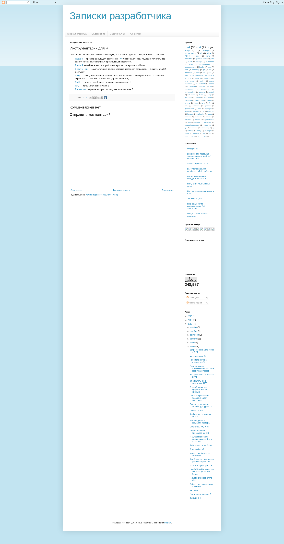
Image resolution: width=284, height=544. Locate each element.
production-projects (192, 125)
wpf (199, 136)
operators (188, 59)
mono (208, 56)
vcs (210, 72)
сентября (194, 335)
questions (194, 128)
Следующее (76, 190)
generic (208, 106)
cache (202, 81)
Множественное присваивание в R (199, 431)
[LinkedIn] (197, 230)
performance (190, 53)
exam (196, 103)
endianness (199, 100)
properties (207, 125)
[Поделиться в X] (98, 97)
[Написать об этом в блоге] (94, 97)
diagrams (188, 97)
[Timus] (205, 230)
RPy (77, 86)
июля (192, 342)
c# (199, 47)
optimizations (209, 120)
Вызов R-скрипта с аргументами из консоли (198, 389)
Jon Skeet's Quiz (194, 199)
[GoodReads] (201, 230)
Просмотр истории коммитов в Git (198, 361)
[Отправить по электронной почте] (91, 97)
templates (188, 72)
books (201, 67)
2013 (190, 324)
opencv (197, 120)
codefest (202, 86)
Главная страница (77, 33)
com (186, 70)
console (202, 92)
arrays (187, 50)
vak (210, 133)
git (201, 53)
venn (187, 136)
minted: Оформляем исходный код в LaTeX (197, 177)
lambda (190, 114)
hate (199, 108)
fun (186, 106)
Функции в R (193, 149)
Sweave (79, 69)
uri (204, 72)
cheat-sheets (201, 84)
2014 (190, 320)
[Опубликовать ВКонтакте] (105, 97)
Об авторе (136, 33)
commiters (205, 89)
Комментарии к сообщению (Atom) (102, 195)
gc (204, 70)
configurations (190, 92)
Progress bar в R (197, 449)
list (210, 70)
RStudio (79, 59)
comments (188, 89)
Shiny (78, 75)
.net (187, 47)
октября (194, 331)
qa (186, 128)
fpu (210, 103)
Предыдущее (168, 190)
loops (210, 114)
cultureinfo (191, 95)
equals (209, 100)
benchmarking (190, 67)
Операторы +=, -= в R (200, 427)
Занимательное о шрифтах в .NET (198, 382)
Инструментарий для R (201, 494)
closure (211, 84)
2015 (190, 316)
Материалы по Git (198, 356)
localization (200, 114)
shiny (199, 131)
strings (199, 61)
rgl (213, 128)
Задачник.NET (117, 33)
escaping (195, 70)
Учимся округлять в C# (197, 164)
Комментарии (195, 303)
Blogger (167, 523)
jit (203, 111)
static (190, 61)
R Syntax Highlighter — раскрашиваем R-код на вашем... (201, 439)
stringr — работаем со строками (200, 454)
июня (192, 346)
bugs (210, 67)
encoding (188, 100)
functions (196, 106)
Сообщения (194, 298)
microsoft (198, 117)
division (198, 97)
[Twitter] (212, 230)
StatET (78, 82)
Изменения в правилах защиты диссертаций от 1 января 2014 (199, 156)
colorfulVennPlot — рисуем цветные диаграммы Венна (202, 471)
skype (187, 133)
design (209, 95)
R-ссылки (194, 490)
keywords (210, 111)
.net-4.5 (198, 78)
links (198, 56)
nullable (188, 120)
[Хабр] (186, 230)
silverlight (208, 131)
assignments (205, 64)
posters (197, 122)
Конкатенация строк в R (201, 465)
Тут (120, 59)
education (208, 97)
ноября (193, 327)
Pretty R (79, 65)
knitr (86, 69)
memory (188, 117)
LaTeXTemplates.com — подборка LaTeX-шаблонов (199, 170)
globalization (189, 108)
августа (193, 339)
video (187, 56)
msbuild (208, 117)
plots (212, 59)
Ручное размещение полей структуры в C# (201, 405)
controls (211, 92)
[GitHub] (194, 230)
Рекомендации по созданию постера (200, 421)
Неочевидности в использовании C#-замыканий (196, 206)
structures (210, 61)
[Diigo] (209, 230)
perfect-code (201, 59)
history (187, 111)
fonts (203, 103)
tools (85, 97)
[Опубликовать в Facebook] (101, 97)
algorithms (208, 78)
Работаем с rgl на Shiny (201, 445)
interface (196, 111)
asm (191, 64)
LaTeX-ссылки (196, 410)
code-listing (191, 86)
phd (189, 122)
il (196, 50)
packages (206, 50)
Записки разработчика (120, 15)
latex (209, 53)
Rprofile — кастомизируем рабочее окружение (202, 460)
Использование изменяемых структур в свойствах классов (202, 368)
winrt (193, 136)
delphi (201, 95)
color (210, 86)
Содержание (98, 33)
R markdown (81, 89)
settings (190, 131)
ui (204, 133)
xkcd (205, 136)
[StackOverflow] (190, 230)
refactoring (205, 128)
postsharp (207, 122)
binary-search (190, 81)
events (187, 103)
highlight (208, 108)
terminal (196, 133)
